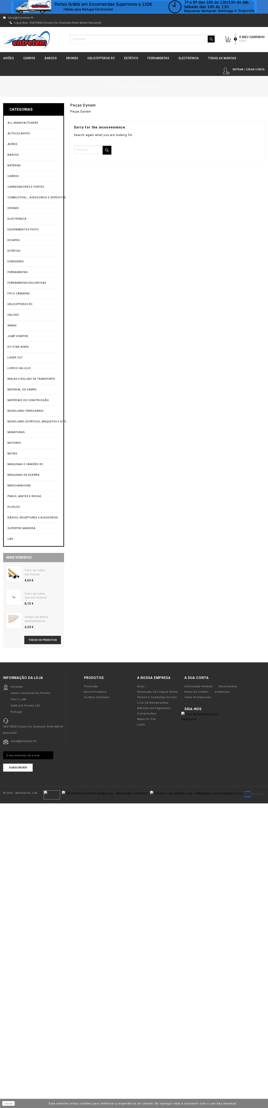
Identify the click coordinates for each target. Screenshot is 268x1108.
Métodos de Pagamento (154, 708)
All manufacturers (33, 123)
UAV (33, 539)
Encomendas (228, 686)
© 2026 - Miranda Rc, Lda (20, 792)
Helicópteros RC (101, 58)
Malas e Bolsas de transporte (31, 378)
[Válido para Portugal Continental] (134, 7)
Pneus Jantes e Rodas (24, 496)
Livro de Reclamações (152, 702)
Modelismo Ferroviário (33, 411)
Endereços (222, 691)
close (8, 1103)
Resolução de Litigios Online (157, 691)
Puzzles (33, 507)
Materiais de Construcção (33, 400)
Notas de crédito (196, 691)
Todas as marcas (222, 58)
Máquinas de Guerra (24, 474)
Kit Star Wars (18, 346)
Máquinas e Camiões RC (33, 464)
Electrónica (189, 58)
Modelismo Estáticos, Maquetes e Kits (34, 421)
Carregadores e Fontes (33, 187)
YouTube (213, 709)
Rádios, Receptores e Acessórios (33, 517)
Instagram (220, 709)
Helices (33, 315)
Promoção (91, 686)
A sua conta (196, 678)
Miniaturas (33, 432)
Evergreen (16, 261)
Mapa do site (146, 719)
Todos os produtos (42, 639)
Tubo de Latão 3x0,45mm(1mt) (35, 596)
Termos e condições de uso (157, 697)
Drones (72, 58)
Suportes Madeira (21, 528)
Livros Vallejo (19, 368)
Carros (29, 58)
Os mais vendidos (97, 697)
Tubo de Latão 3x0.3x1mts (34, 572)
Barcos (51, 58)
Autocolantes (19, 133)
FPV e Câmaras (33, 293)
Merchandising (33, 485)
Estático (131, 58)
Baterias (33, 165)
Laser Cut (15, 357)
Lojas (141, 724)
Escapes (14, 240)
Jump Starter (33, 336)
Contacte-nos (146, 713)
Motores (33, 443)
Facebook (207, 709)
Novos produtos (95, 691)
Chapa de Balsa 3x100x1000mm (36, 619)
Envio (141, 686)
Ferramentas (158, 58)
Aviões (8, 58)
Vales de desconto (197, 697)
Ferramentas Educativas (27, 282)
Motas (33, 453)
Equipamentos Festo (23, 229)
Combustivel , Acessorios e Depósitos (34, 197)
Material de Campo (22, 389)
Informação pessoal (198, 686)
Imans (12, 325)
